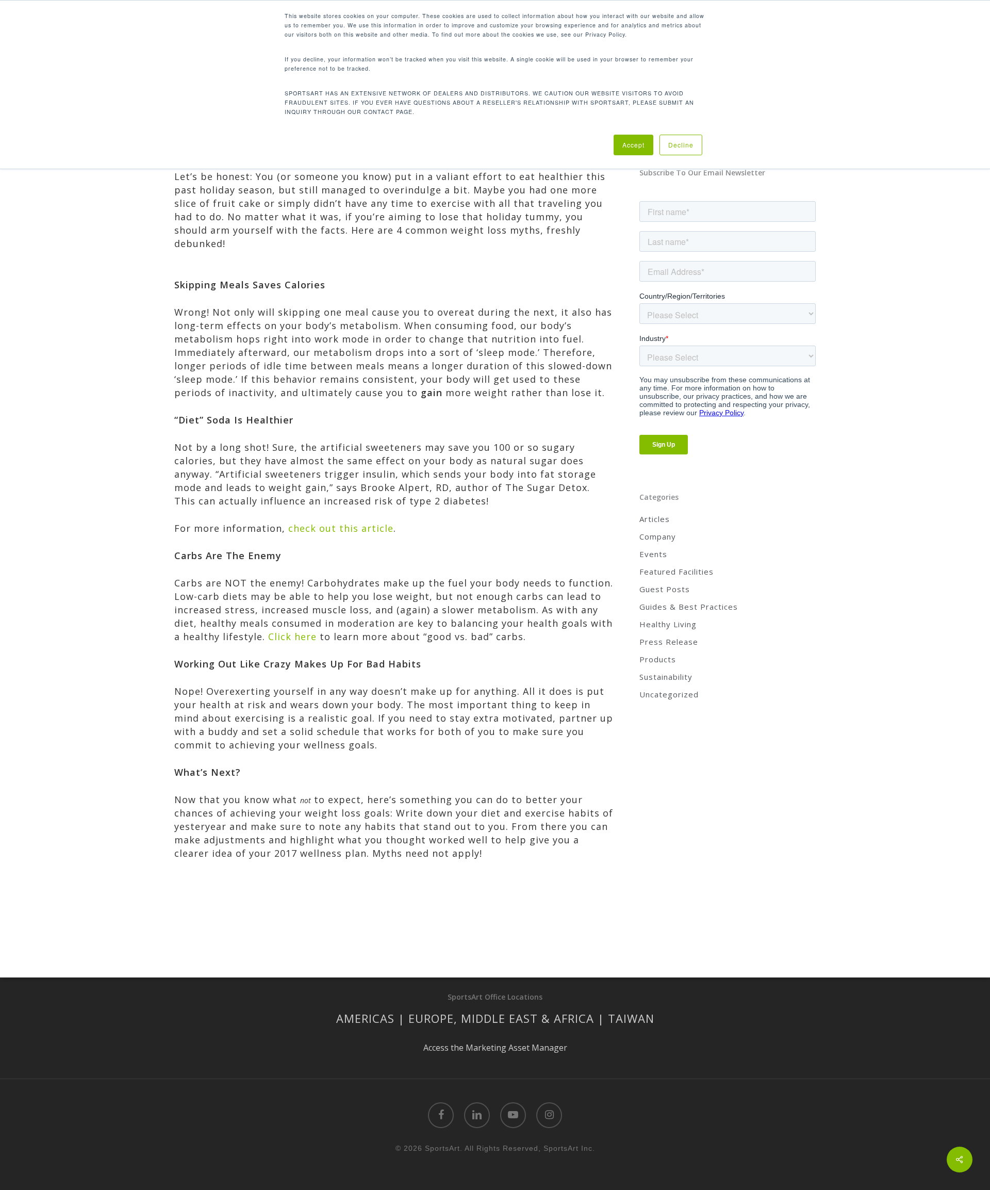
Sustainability (665, 677)
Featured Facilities (676, 571)
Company (657, 536)
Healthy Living (668, 624)
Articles (654, 519)
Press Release (668, 642)
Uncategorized (669, 694)
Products (657, 659)
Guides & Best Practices (688, 606)
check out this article (340, 528)
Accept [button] (633, 144)
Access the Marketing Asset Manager (495, 1047)
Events (653, 554)
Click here (292, 636)
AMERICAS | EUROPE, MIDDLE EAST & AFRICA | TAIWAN (495, 1018)
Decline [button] (681, 144)
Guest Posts (664, 589)
